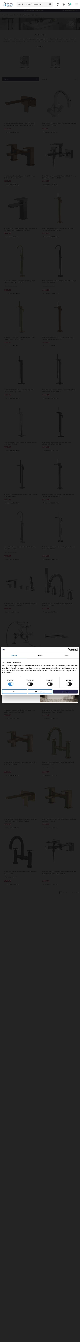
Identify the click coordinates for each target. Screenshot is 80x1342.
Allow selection (40, 692)
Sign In (63, 4)
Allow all (65, 692)
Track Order (57, 4)
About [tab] (66, 655)
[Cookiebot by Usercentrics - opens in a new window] (69, 649)
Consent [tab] (14, 655)
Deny (14, 692)
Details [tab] (40, 655)
